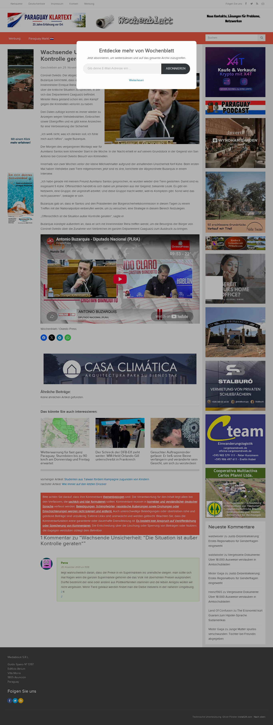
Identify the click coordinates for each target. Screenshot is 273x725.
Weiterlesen (136, 80)
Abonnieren (175, 69)
